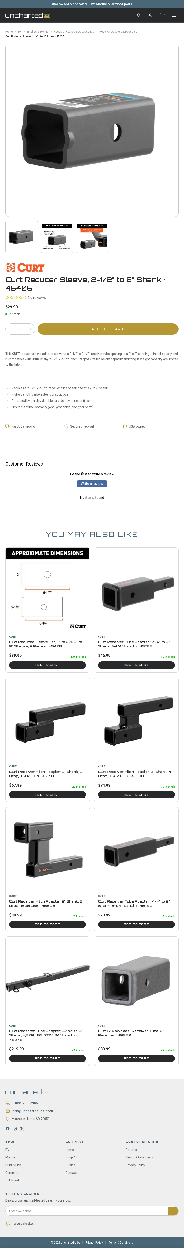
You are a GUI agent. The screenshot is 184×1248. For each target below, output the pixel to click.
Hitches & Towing (37, 31)
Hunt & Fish (13, 1165)
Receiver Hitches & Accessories (74, 31)
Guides (70, 1165)
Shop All (71, 1157)
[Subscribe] (173, 1211)
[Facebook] (7, 1128)
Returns (131, 1150)
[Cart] (162, 15)
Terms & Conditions (139, 1157)
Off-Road (12, 1180)
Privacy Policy (135, 1165)
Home (9, 31)
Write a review (92, 483)
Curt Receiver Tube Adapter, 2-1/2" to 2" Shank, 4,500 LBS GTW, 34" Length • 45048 (46, 1035)
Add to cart (47, 665)
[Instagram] (15, 1128)
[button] (16, 297)
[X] (22, 1128)
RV (20, 31)
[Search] (139, 15)
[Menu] (174, 15)
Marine (10, 1157)
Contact (71, 1172)
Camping (11, 1172)
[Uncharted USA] (27, 15)
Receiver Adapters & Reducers (118, 31)
